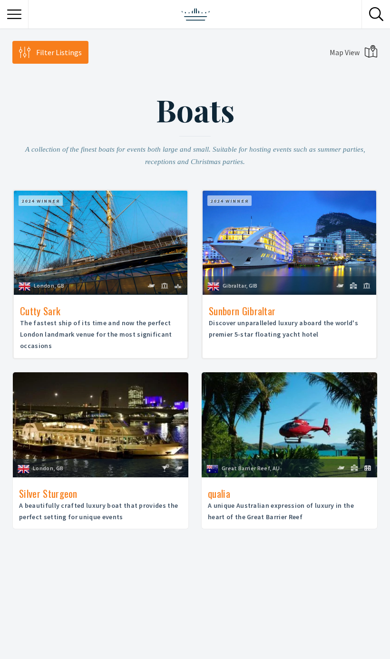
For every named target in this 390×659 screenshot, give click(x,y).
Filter (59, 52)
